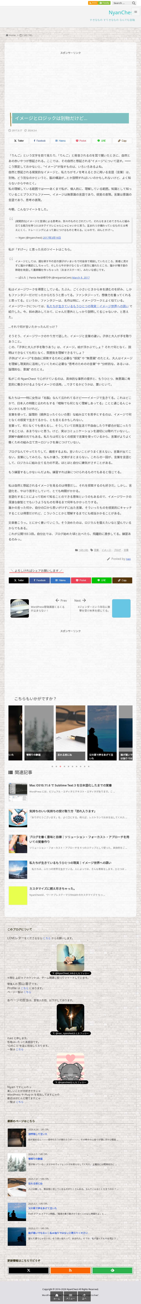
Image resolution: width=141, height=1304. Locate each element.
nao (128, 559)
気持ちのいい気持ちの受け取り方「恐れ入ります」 (63, 811)
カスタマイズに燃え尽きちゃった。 (52, 889)
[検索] (134, 3)
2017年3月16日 (52, 237)
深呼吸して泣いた (37, 1134)
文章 (126, 550)
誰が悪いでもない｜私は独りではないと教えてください (58, 1233)
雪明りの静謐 (35, 1158)
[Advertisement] (70, 82)
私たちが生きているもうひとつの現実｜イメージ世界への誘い (88, 306)
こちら (47, 938)
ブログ (117, 550)
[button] (14, 730)
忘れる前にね (35, 1183)
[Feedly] (112, 1270)
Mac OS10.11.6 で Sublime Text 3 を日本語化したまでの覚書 (70, 785)
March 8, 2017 (81, 277)
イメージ (106, 550)
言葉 (96, 550)
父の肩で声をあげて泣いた (42, 1208)
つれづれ (27, 35)
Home (12, 35)
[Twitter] (28, 1270)
